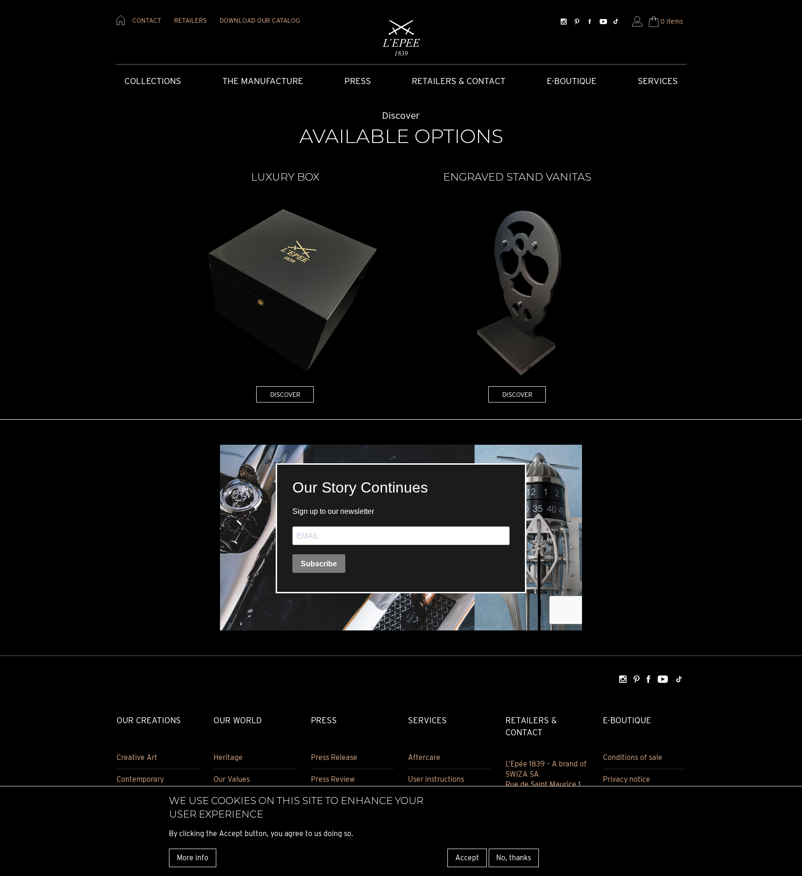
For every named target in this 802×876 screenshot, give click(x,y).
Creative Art (136, 757)
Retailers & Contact (458, 81)
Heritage (228, 757)
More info (192, 857)
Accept (467, 857)
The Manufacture (262, 81)
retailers (190, 20)
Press (357, 81)
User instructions (436, 779)
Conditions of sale (632, 757)
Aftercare (424, 757)
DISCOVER (285, 394)
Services (658, 81)
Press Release (334, 757)
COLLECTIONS (152, 81)
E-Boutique (571, 81)
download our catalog (260, 20)
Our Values (231, 779)
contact (146, 20)
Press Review (333, 779)
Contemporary (140, 779)
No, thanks (513, 857)
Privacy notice (626, 779)
